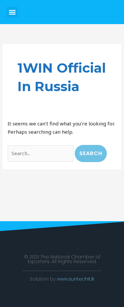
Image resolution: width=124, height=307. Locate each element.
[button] (12, 12)
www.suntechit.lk (75, 279)
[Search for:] (41, 153)
